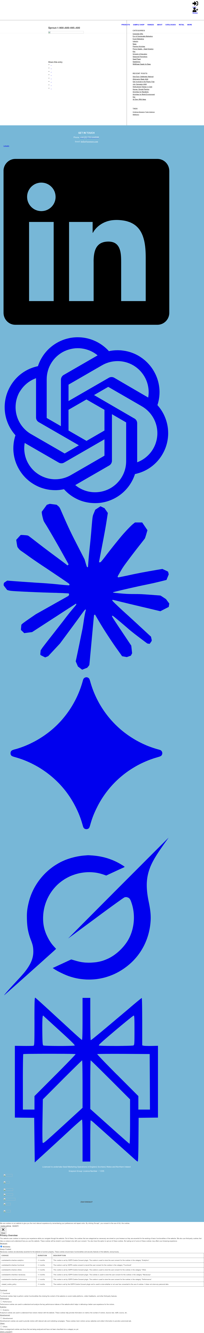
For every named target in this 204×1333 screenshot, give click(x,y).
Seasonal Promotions (140, 56)
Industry (135, 41)
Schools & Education (140, 54)
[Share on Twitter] (51, 68)
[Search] (195, 24)
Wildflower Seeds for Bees (142, 64)
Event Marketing (138, 39)
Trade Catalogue (150, 112)
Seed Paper (137, 59)
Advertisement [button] (5, 1315)
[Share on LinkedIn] (51, 75)
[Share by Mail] (51, 88)
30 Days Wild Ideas (139, 99)
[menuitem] (126, 24)
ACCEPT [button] (15, 1226)
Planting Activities (139, 46)
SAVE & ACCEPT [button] (6, 1332)
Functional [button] (3, 1290)
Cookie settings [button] (6, 1226)
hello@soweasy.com (89, 141)
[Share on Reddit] (51, 85)
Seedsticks (136, 61)
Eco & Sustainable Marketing (143, 36)
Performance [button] (4, 1298)
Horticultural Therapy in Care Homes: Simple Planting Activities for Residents (142, 89)
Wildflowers (136, 114)
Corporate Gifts (138, 34)
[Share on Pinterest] (51, 71)
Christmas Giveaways (139, 112)
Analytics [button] (3, 1307)
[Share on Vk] (51, 81)
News (134, 44)
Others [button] (2, 1323)
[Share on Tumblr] (51, 78)
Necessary (6, 1247)
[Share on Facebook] (51, 65)
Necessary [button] (3, 1243)
